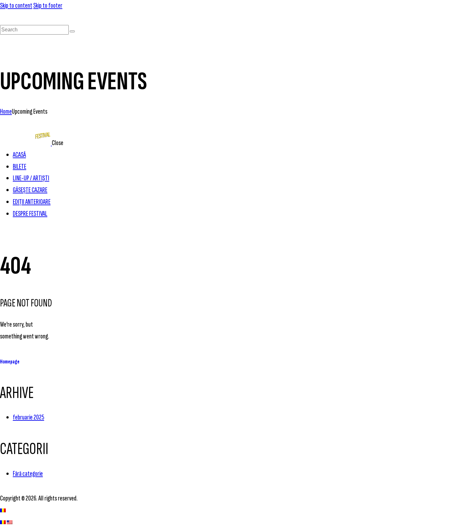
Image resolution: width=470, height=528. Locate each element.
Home (6, 111)
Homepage (10, 361)
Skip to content (16, 5)
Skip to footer (47, 5)
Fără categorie (28, 473)
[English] (9, 522)
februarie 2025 (28, 417)
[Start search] (72, 31)
